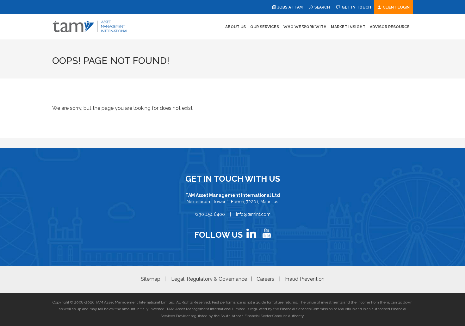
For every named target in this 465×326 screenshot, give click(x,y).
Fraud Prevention (305, 279)
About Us (235, 27)
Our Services (264, 27)
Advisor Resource (390, 27)
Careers (265, 279)
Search (321, 7)
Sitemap (150, 279)
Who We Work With (304, 27)
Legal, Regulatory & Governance (209, 279)
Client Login (396, 7)
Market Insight (348, 27)
